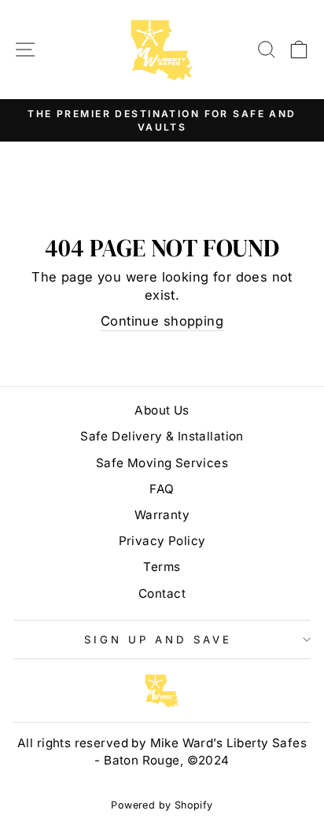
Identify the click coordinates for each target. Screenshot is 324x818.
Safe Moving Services (162, 462)
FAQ (161, 488)
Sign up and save (158, 639)
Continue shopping (162, 321)
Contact (162, 593)
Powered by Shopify (161, 805)
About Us (161, 410)
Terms (161, 566)
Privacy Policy (162, 540)
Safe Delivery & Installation (162, 436)
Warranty (162, 514)
